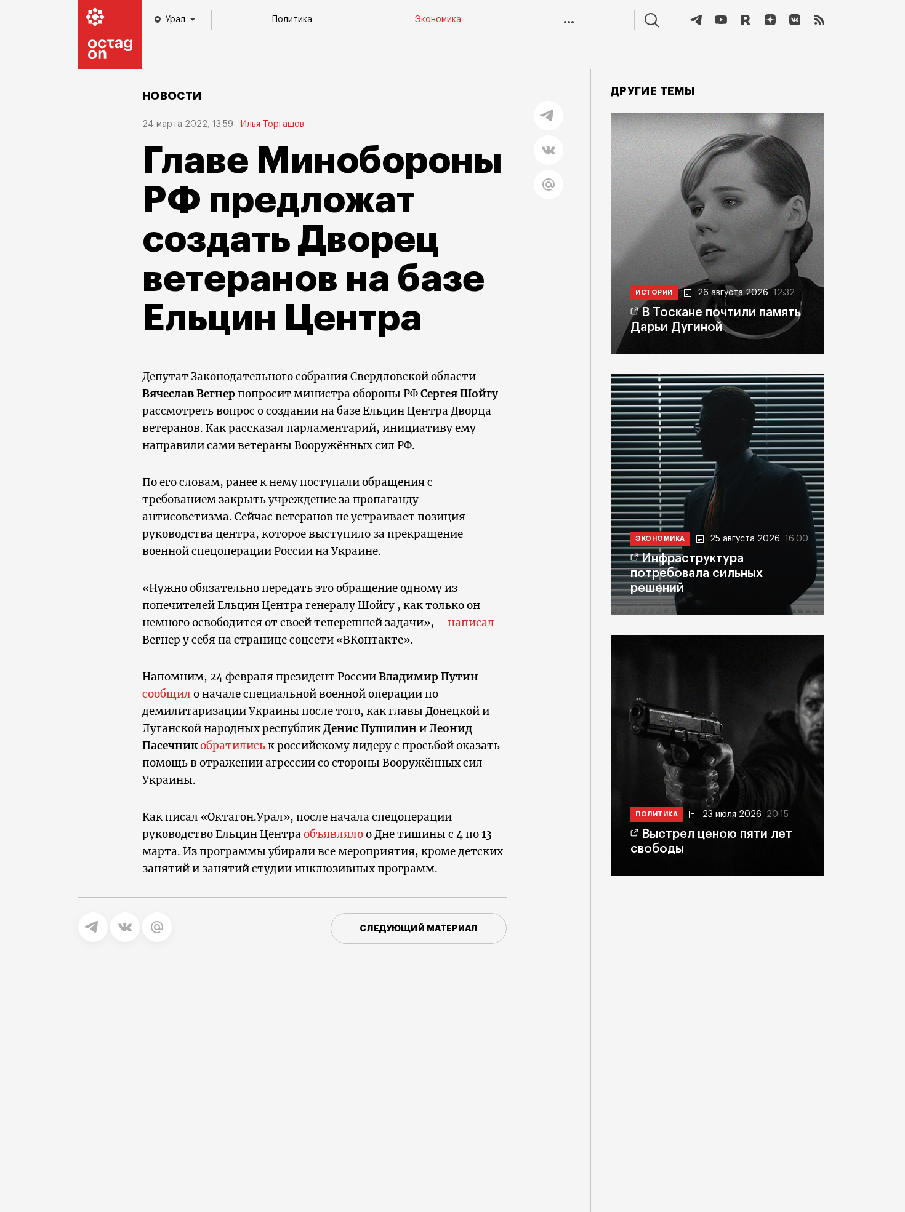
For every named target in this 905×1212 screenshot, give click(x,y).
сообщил (166, 694)
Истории (654, 292)
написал (471, 622)
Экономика (438, 19)
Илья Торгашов (272, 124)
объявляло (333, 834)
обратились (232, 745)
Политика (292, 19)
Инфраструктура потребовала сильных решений (696, 573)
